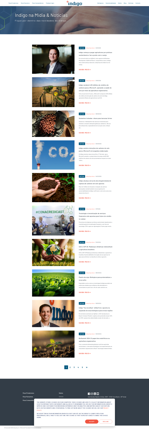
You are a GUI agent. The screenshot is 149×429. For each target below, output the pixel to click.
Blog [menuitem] (125, 3)
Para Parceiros (28, 397)
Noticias (82, 48)
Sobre (61, 393)
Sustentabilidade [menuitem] (111, 3)
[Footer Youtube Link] (98, 394)
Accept (91, 421)
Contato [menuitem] (138, 3)
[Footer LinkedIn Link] (95, 394)
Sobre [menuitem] (120, 3)
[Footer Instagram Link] (92, 394)
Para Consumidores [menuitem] (37, 3)
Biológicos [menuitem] (101, 3)
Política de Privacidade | (25, 427)
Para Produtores (28, 393)
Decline (106, 421)
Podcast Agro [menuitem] (50, 3)
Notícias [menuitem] (130, 3)
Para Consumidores (29, 400)
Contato (61, 396)
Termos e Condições (36, 427)
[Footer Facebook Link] (89, 394)
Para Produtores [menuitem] (13, 3)
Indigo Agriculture (90, 48)
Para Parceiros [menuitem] (25, 3)
